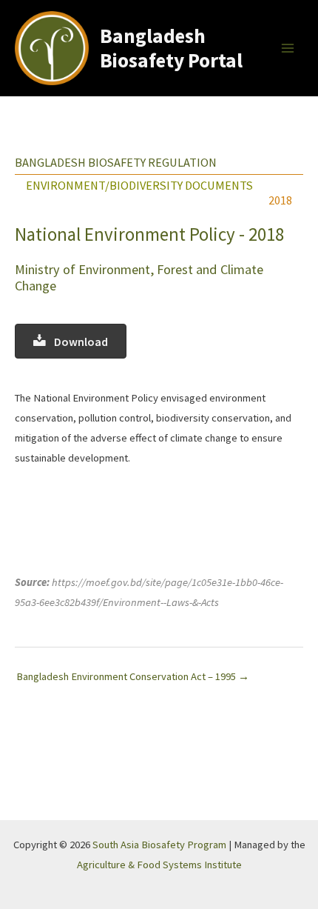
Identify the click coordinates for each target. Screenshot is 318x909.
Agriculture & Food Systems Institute (159, 864)
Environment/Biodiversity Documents (139, 185)
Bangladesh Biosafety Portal (171, 48)
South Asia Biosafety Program (159, 844)
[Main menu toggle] (287, 48)
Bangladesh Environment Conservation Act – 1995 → (132, 676)
